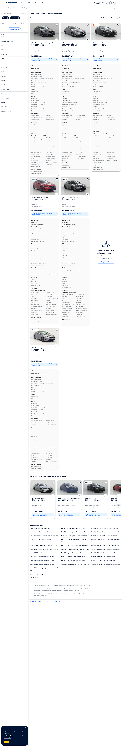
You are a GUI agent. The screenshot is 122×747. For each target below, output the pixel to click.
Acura (48, 601)
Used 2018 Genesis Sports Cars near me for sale (44, 549)
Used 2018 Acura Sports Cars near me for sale (105, 532)
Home (32, 601)
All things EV (34, 577)
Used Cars (40, 601)
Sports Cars (57, 601)
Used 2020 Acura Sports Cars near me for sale (75, 535)
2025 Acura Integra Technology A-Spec (43, 43)
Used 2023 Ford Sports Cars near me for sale (74, 545)
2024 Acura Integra (38, 498)
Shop (22, 2)
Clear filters (24, 13)
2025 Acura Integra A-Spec (70, 43)
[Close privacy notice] (25, 727)
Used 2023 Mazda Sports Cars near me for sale (105, 549)
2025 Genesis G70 (90, 498)
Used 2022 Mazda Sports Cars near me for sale (75, 549)
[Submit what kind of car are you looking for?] (113, 8)
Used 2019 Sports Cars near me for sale (103, 556)
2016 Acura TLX (98, 43)
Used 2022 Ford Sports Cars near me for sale (43, 545)
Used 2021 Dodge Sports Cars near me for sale (105, 539)
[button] (5, 17)
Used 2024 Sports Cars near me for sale (42, 564)
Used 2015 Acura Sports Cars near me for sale (75, 532)
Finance (37, 2)
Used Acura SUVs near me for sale (40, 539)
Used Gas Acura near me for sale (40, 528)
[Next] (57, 31)
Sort (104, 18)
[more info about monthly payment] (42, 56)
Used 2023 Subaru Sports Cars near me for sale (75, 564)
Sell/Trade (30, 2)
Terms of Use (7, 738)
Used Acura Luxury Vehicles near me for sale (104, 528)
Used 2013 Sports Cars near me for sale (42, 553)
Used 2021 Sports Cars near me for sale (73, 560)
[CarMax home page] (12, 3)
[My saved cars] (107, 3)
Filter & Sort (7, 13)
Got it (6, 742)
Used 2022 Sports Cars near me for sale (103, 560)
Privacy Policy (10, 736)
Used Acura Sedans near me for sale (41, 532)
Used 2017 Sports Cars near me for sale (73, 556)
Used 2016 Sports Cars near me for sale (42, 556)
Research (45, 2)
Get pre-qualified (106, 262)
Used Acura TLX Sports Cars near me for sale (105, 535)
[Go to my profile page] (112, 3)
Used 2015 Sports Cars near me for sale (103, 553)
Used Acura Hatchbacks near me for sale (73, 528)
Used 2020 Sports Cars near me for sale (42, 560)
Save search (15, 29)
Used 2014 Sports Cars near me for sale (73, 553)
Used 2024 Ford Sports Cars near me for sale (105, 545)
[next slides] (119, 499)
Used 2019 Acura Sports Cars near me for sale (44, 535)
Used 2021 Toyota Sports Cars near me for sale (105, 564)
